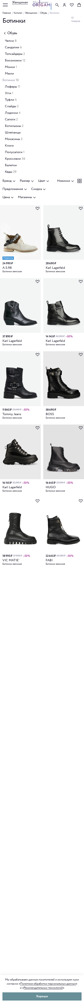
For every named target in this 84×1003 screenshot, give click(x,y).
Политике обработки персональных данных (48, 984)
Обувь (43, 13)
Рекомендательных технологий (43, 988)
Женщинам (20, 2)
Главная (6, 13)
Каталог (18, 13)
